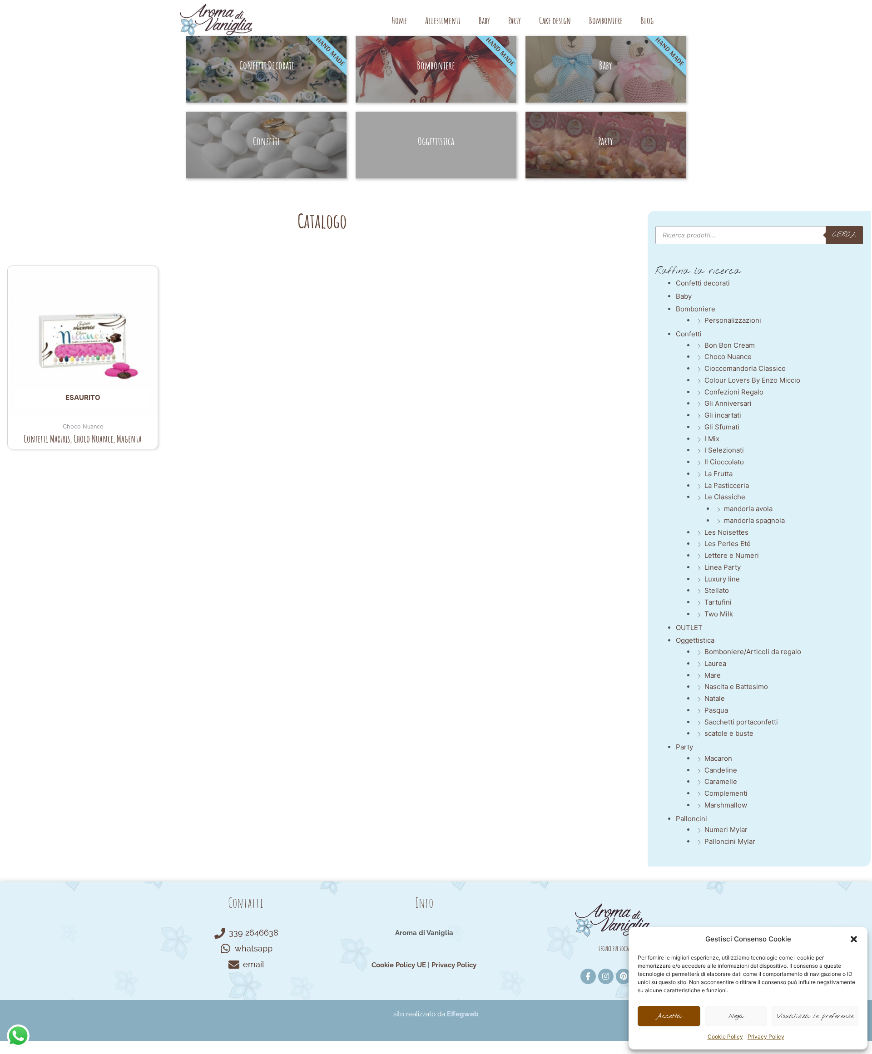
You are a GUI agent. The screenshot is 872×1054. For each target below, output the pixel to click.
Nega (735, 1016)
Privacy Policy (766, 1036)
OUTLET (689, 627)
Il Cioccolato (724, 462)
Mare (712, 675)
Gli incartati (722, 415)
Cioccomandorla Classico (745, 368)
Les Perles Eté (727, 543)
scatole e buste (728, 733)
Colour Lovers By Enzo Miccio (752, 380)
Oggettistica (695, 640)
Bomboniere (606, 20)
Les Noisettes (726, 532)
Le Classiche (724, 497)
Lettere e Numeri (731, 555)
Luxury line (722, 579)
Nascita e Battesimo (736, 686)
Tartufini (718, 602)
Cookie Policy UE (399, 965)
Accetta (669, 1016)
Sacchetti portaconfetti (741, 722)
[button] (853, 939)
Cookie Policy (725, 1036)
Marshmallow (725, 805)
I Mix (711, 438)
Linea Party (722, 567)
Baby (484, 20)
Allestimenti (443, 20)
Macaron (718, 758)
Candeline (720, 770)
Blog (647, 20)
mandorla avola (748, 508)
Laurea (715, 663)
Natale (714, 698)
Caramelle (720, 781)
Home (399, 20)
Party (514, 20)
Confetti (689, 334)
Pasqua (716, 710)
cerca (844, 234)
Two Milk (718, 614)
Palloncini (691, 818)
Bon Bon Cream (729, 345)
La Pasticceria (726, 485)
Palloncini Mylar (729, 841)
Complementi (726, 793)
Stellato (716, 590)
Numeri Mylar (726, 829)
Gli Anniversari (728, 403)
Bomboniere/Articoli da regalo (752, 651)
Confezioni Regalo (733, 392)
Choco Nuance (728, 356)
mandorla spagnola (754, 520)
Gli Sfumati (721, 427)
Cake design (555, 20)
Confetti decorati (703, 283)
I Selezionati (724, 450)
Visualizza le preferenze (815, 1016)
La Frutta (718, 473)
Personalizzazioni (732, 320)
